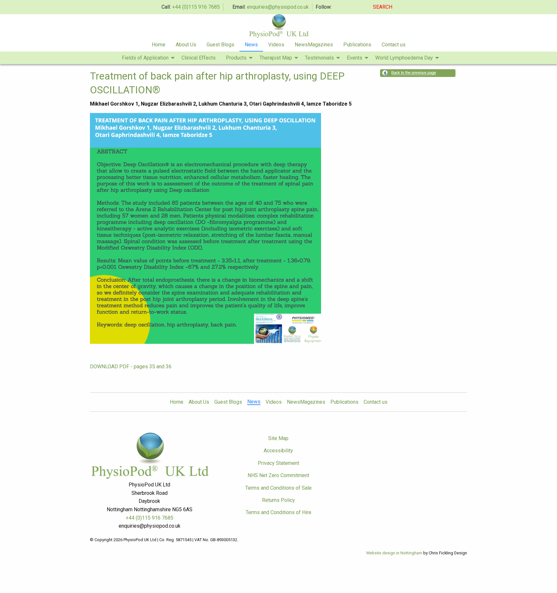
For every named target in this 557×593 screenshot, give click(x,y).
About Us (186, 45)
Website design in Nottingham (394, 553)
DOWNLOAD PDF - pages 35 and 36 (130, 366)
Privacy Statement (278, 463)
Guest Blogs (220, 45)
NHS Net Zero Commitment (278, 475)
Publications (357, 45)
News (251, 45)
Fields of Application (145, 58)
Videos (276, 45)
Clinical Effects (198, 58)
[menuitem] (159, 45)
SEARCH (383, 7)
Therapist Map (275, 58)
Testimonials (319, 58)
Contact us (394, 45)
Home (158, 45)
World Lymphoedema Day (404, 58)
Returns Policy (278, 500)
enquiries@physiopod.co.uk (278, 7)
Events (354, 58)
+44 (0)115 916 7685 (196, 7)
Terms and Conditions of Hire (278, 512)
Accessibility (278, 450)
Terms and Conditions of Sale (278, 488)
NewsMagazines (314, 45)
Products (236, 58)
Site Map (278, 438)
